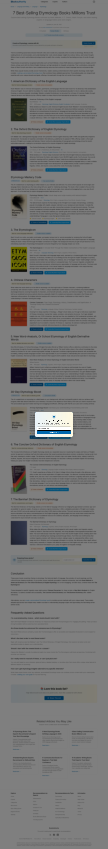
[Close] (71, 414)
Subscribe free (53, 432)
